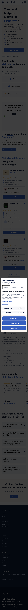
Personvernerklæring (7, 301)
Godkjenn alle (14, 318)
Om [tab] (22, 287)
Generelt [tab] (6, 287)
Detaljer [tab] (14, 287)
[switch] (20, 308)
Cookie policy (5, 304)
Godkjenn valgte (14, 323)
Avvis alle (14, 328)
